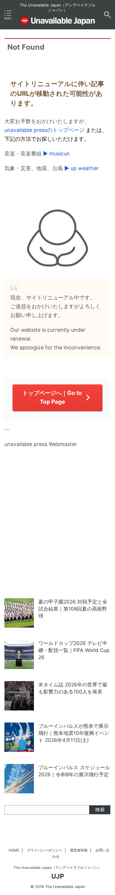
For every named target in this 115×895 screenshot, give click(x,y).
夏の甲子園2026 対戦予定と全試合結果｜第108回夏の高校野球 (72, 609)
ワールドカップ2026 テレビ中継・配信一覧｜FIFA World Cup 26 (73, 650)
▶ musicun (56, 153)
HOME (14, 850)
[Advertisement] (57, 535)
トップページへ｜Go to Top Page (52, 397)
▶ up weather (81, 168)
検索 (100, 809)
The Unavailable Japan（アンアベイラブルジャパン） (57, 867)
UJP (57, 876)
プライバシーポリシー (44, 850)
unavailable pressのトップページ (44, 130)
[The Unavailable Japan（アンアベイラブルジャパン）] (57, 22)
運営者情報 (79, 850)
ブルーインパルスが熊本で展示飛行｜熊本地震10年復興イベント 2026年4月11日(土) (73, 733)
